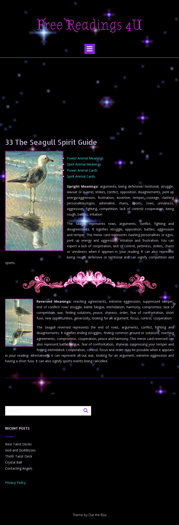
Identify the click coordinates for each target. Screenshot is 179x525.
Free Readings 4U (89, 25)
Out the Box (97, 515)
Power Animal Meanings (85, 158)
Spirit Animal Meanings (84, 164)
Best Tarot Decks (18, 444)
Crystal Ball (13, 462)
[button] (89, 49)
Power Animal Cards (82, 170)
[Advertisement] (89, 92)
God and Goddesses (20, 450)
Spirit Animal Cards (81, 176)
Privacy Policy (15, 482)
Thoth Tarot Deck (18, 456)
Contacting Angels (18, 468)
